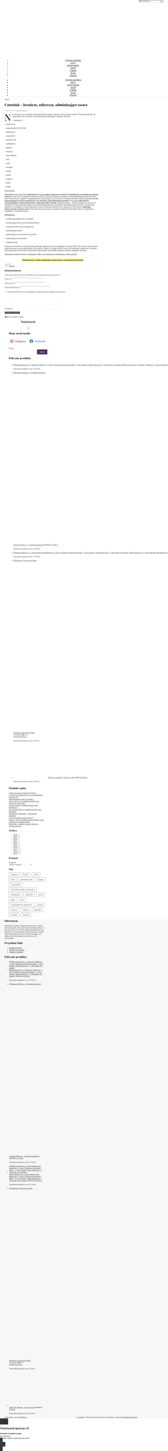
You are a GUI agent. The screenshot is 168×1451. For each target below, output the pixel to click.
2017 (15, 849)
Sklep (73, 68)
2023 (15, 837)
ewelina (12, 266)
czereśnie (8, 264)
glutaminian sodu (26, 880)
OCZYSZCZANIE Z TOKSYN (23, 890)
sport (22, 900)
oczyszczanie (15, 885)
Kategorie (12, 862)
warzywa (14, 910)
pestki (13, 900)
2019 (15, 845)
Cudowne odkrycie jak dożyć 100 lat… (23, 793)
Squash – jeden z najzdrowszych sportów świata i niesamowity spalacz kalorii (26, 821)
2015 (15, 853)
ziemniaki (37, 910)
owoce (7, 99)
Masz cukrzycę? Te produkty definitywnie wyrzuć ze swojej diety (24, 802)
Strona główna (73, 60)
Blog (73, 73)
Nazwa (8, 279)
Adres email (10, 283)
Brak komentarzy (22, 110)
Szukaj (11, 348)
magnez (40, 880)
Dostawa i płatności (16, 952)
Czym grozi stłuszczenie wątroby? (21, 818)
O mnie (73, 70)
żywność (26, 915)
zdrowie (26, 910)
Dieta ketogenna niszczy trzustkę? (21, 799)
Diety (73, 63)
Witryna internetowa (12, 287)
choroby (25, 874)
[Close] (4, 1421)
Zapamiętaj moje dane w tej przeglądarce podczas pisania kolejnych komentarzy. (36, 292)
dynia (13, 880)
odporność (29, 895)
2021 (15, 841)
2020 (15, 843)
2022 (15, 839)
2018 (15, 847)
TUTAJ (80, 260)
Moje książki (73, 65)
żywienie (14, 915)
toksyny (40, 905)
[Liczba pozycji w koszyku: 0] (28, 328)
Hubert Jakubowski (130, 1417)
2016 (15, 851)
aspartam (14, 874)
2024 (15, 835)
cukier (36, 874)
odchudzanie (15, 895)
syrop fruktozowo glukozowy (21, 905)
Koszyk (73, 75)
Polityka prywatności (16, 950)
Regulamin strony (15, 948)
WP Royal (22, 1417)
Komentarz (9, 309)
